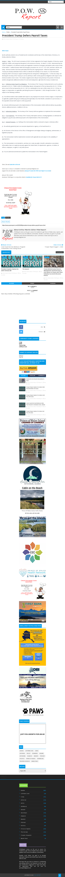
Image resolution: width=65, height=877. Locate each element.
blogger (11, 283)
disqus (32, 283)
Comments (41, 375)
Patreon (21, 355)
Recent (23, 375)
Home (3, 32)
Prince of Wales (30, 758)
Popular (32, 375)
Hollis (28, 753)
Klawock (29, 756)
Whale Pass (35, 761)
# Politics (8, 217)
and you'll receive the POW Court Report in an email (38, 171)
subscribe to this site (15, 164)
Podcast (42, 756)
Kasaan (41, 753)
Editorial (22, 753)
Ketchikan (22, 756)
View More (60, 252)
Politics (8, 32)
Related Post (6, 252)
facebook (52, 283)
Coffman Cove (29, 750)
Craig (36, 750)
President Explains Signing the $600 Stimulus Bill (9, 269)
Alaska (21, 750)
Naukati (36, 756)
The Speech (26, 269)
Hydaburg (35, 753)
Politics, (22, 39)
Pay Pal (21, 357)
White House (5, 50)
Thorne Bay (40, 758)
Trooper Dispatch (25, 761)
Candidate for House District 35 (34, 177)
